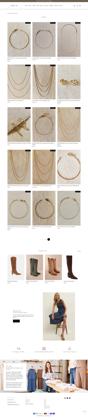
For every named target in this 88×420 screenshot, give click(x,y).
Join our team (46, 406)
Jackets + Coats (36, 5)
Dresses (41, 5)
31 (45, 239)
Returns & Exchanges (29, 404)
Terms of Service (47, 408)
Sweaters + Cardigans (48, 5)
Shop (29, 5)
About (60, 5)
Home (26, 5)
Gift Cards (56, 5)
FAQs (45, 402)
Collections (12, 13)
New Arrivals (27, 400)
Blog (45, 404)
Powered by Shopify (48, 415)
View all (79, 251)
